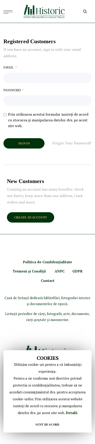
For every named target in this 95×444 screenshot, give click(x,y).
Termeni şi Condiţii (30, 271)
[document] (47, 391)
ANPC (60, 271)
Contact (47, 280)
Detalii (71, 412)
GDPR (77, 271)
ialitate (66, 262)
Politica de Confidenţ (41, 262)
